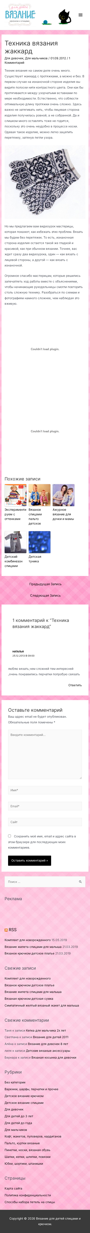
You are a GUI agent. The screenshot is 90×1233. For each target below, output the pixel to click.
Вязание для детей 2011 (50, 1037)
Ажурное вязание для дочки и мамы (63, 514)
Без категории (15, 1082)
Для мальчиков (36, 58)
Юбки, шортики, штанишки (24, 1163)
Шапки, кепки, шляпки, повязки (27, 1157)
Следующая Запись (45, 595)
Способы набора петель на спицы (30, 1202)
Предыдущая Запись (45, 584)
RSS (13, 929)
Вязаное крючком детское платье (29, 953)
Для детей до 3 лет (19, 1116)
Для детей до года (18, 1123)
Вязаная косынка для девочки (53, 1057)
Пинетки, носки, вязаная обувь (27, 1150)
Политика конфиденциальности (28, 1195)
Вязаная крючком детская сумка (29, 998)
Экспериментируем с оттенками (15, 514)
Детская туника (35, 559)
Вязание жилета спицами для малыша (33, 947)
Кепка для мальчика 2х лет (46, 1030)
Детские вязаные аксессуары (48, 1050)
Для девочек (14, 58)
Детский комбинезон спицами (13, 561)
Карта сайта (13, 1188)
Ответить (75, 685)
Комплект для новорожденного (28, 940)
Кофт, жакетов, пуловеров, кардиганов (33, 1136)
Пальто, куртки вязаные (22, 1143)
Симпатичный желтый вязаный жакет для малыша (42, 1005)
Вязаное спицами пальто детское (35, 516)
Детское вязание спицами (24, 1102)
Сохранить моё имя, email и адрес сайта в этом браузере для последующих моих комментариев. (42, 842)
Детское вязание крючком (24, 1096)
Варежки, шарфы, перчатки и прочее (31, 1089)
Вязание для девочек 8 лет (48, 1044)
